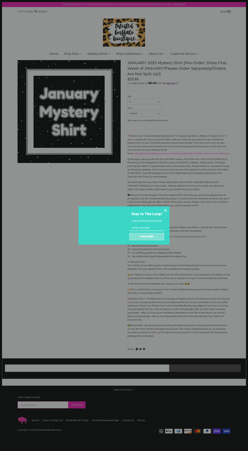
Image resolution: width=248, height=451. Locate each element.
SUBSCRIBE (147, 236)
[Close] (165, 210)
